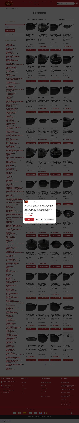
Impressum (48, 221)
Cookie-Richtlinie (31, 221)
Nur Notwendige (39, 219)
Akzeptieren (29, 219)
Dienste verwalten (29, 215)
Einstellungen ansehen (49, 219)
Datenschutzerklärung (40, 221)
